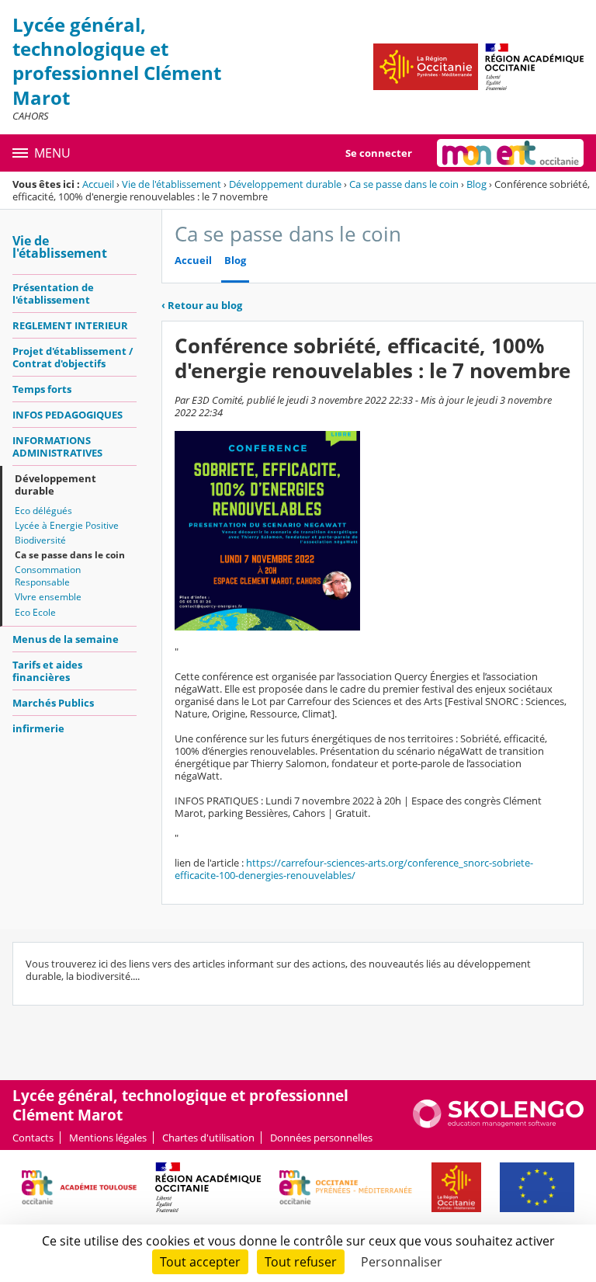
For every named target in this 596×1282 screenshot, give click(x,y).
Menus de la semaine (65, 639)
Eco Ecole (35, 612)
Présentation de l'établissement (53, 293)
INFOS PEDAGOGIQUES (67, 415)
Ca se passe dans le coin (404, 184)
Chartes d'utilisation (208, 1137)
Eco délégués (43, 510)
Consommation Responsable (48, 576)
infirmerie (38, 728)
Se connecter (378, 153)
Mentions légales (108, 1137)
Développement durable (285, 184)
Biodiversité (40, 540)
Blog (476, 184)
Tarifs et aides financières (47, 671)
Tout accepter (200, 1261)
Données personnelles (321, 1137)
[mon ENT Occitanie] (510, 153)
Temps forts (41, 389)
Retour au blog (201, 305)
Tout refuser (301, 1261)
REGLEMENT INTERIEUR (70, 325)
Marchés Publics (53, 703)
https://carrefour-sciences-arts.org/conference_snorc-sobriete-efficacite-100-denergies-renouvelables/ (354, 869)
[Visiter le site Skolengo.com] (498, 1124)
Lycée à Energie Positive (67, 525)
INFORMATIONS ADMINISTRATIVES (57, 446)
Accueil (98, 184)
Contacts (33, 1137)
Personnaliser (401, 1261)
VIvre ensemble (48, 596)
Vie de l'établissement (171, 184)
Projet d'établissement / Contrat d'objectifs (72, 357)
